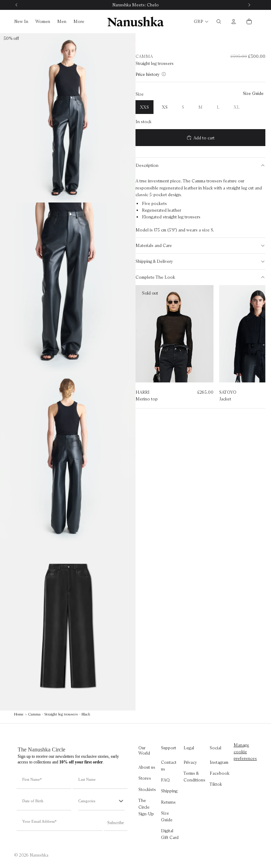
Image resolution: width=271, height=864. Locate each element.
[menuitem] (79, 21)
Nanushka (39, 855)
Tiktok (216, 784)
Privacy (190, 762)
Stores (144, 778)
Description (147, 165)
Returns (168, 802)
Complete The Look (155, 277)
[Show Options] (121, 800)
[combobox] (98, 800)
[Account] (233, 21)
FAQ (165, 780)
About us (146, 767)
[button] (149, 74)
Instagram (219, 762)
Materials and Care (154, 245)
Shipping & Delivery (154, 261)
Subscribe (115, 822)
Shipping (169, 791)
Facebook (219, 773)
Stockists (147, 789)
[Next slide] (253, 344)
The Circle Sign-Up (146, 807)
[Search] (219, 21)
